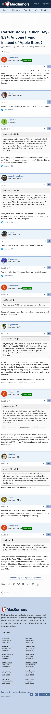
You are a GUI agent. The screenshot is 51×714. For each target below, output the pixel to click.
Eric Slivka (29, 638)
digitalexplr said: (9, 406)
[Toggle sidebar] (48, 10)
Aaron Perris (30, 679)
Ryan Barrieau (30, 671)
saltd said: (7, 540)
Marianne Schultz (31, 662)
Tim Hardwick (30, 654)
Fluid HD (7, 696)
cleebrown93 (7, 47)
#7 (49, 294)
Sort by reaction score (37, 47)
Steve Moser (6, 679)
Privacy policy (6, 692)
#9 (49, 401)
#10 (48, 463)
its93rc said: (7, 300)
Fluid (2, 696)
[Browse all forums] (41, 10)
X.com (8, 642)
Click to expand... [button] (25, 428)
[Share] (45, 66)
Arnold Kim (5, 638)
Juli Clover (5, 646)
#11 (48, 506)
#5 (49, 241)
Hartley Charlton (7, 662)
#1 (49, 66)
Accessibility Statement (21, 692)
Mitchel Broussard (7, 654)
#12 (48, 534)
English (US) (44, 694)
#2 (49, 102)
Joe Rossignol (30, 646)
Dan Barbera (6, 671)
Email (3, 642)
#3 (49, 128)
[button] (2, 4)
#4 (49, 185)
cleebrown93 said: (9, 134)
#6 (49, 268)
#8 (49, 333)
